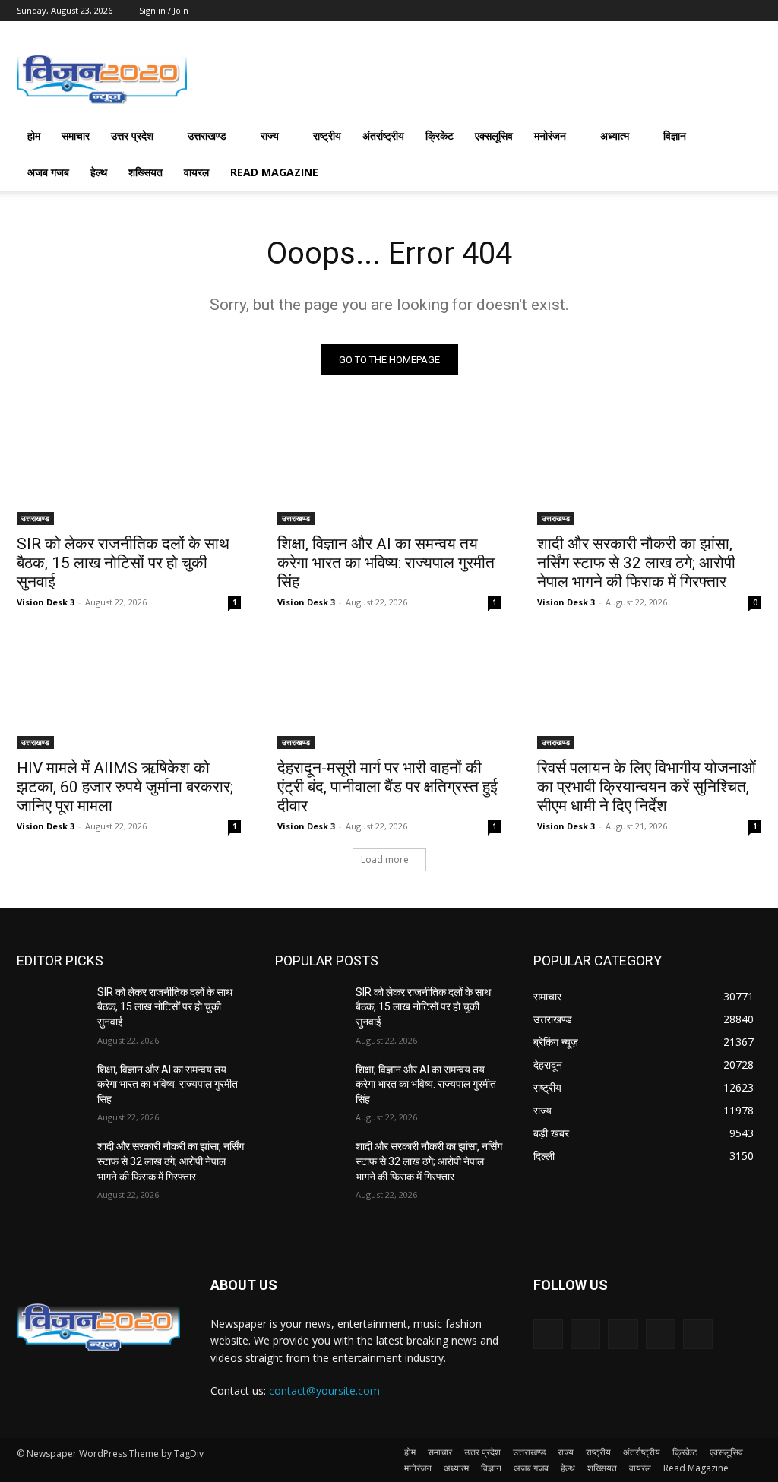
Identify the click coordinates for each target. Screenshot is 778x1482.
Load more (385, 859)
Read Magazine (274, 172)
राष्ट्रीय (327, 135)
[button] (743, 137)
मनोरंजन (550, 135)
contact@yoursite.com (324, 1390)
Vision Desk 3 (45, 602)
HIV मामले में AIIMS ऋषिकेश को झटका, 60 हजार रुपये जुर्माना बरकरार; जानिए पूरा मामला (125, 787)
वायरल (196, 172)
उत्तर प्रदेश (132, 135)
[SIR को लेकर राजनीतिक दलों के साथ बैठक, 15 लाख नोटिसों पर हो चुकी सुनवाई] (129, 469)
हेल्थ (98, 172)
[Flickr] (622, 1334)
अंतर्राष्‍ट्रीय (383, 135)
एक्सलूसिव (494, 135)
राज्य (270, 135)
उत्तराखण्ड (207, 135)
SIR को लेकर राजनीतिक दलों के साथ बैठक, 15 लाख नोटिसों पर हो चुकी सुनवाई (123, 563)
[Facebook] (585, 1334)
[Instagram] (660, 1334)
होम (33, 135)
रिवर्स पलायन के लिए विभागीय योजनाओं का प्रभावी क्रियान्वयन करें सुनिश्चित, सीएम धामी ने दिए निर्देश (646, 787)
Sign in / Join (163, 10)
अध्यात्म (614, 135)
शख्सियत (145, 172)
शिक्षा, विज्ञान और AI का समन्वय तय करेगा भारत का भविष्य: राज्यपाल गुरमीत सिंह (386, 563)
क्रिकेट (439, 135)
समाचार (76, 135)
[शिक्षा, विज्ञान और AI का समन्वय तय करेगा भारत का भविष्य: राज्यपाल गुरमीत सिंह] (389, 469)
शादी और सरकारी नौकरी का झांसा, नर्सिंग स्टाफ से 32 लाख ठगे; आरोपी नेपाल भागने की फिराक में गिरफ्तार (636, 563)
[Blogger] (548, 1334)
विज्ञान (674, 135)
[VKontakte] (698, 1334)
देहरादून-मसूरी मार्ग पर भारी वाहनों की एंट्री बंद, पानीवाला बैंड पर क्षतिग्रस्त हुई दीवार (387, 787)
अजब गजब (48, 172)
